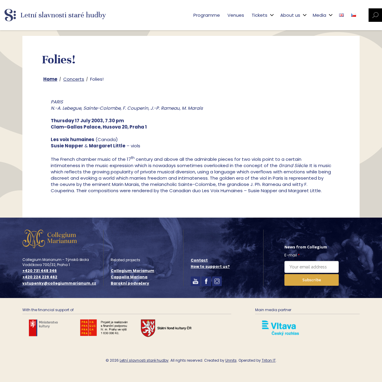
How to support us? (210, 266)
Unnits (231, 360)
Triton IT (269, 360)
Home (50, 79)
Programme (206, 15)
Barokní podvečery (130, 283)
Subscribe (311, 279)
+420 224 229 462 (39, 277)
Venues (235, 15)
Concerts (73, 79)
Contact (199, 260)
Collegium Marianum (132, 270)
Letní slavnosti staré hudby (144, 360)
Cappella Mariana (129, 276)
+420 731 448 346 (39, 270)
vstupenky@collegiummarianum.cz (59, 283)
